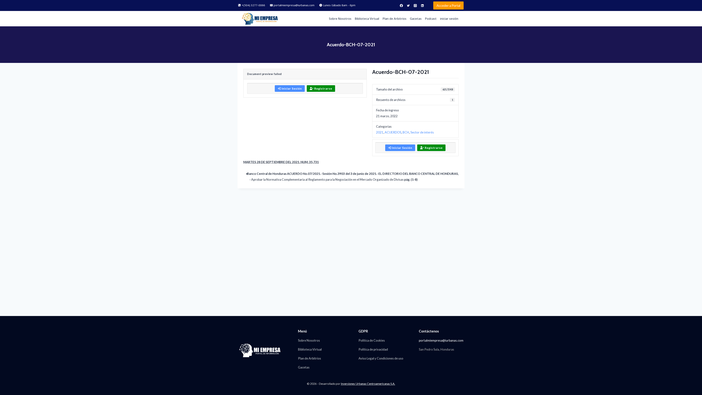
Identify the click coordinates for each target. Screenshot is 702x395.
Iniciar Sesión (291, 88)
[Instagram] (415, 5)
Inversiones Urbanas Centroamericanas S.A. (368, 383)
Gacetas (416, 19)
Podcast (431, 19)
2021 (379, 132)
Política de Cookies (371, 340)
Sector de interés (422, 132)
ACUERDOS (393, 132)
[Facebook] (401, 5)
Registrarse (323, 88)
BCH (406, 132)
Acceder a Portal (448, 5)
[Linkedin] (422, 5)
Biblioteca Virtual (367, 19)
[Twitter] (408, 5)
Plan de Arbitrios (394, 19)
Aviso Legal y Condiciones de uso (380, 358)
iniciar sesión (449, 19)
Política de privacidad (373, 349)
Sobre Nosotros (340, 19)
